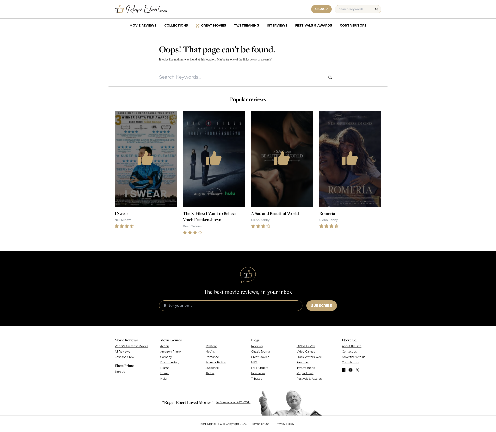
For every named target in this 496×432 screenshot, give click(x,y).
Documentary (169, 362)
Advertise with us (353, 357)
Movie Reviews (143, 25)
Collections (176, 25)
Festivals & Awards (313, 25)
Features (303, 362)
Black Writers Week (310, 357)
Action (164, 346)
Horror (164, 373)
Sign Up (120, 371)
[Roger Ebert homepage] (141, 9)
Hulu (163, 378)
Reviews (257, 346)
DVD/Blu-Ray (306, 346)
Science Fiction (216, 362)
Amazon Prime (170, 351)
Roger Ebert (305, 373)
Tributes (256, 378)
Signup (321, 9)
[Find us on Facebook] (343, 370)
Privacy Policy (285, 424)
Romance (212, 357)
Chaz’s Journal (260, 351)
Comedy (166, 357)
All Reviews (122, 351)
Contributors (353, 25)
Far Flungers (259, 368)
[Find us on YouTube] (351, 370)
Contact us (349, 351)
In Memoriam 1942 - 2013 (233, 402)
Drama (164, 368)
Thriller (210, 373)
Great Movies (213, 25)
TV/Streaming (246, 25)
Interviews (277, 25)
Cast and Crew (124, 357)
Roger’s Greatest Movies (131, 346)
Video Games (306, 351)
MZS (254, 362)
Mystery (211, 346)
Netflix (210, 351)
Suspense (212, 368)
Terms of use (260, 424)
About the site (351, 346)
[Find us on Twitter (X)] (357, 370)
